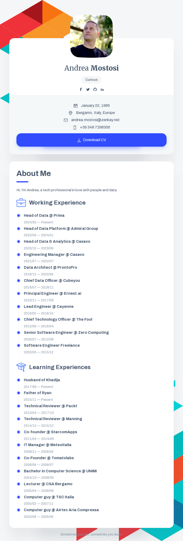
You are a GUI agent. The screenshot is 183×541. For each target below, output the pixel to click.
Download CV (94, 140)
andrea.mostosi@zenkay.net (95, 120)
